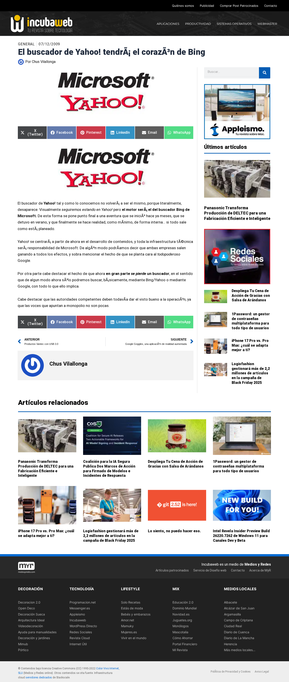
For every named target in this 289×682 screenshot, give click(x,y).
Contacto (270, 5)
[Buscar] (264, 72)
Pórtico (23, 650)
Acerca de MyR (260, 570)
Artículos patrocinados (172, 570)
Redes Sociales (81, 632)
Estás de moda (132, 608)
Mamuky (127, 626)
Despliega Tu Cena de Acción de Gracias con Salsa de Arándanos (251, 295)
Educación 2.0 (182, 602)
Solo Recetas (130, 602)
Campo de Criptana (238, 620)
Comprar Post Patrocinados (239, 5)
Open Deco (26, 608)
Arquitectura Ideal (31, 620)
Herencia (230, 644)
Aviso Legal (262, 671)
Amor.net (127, 620)
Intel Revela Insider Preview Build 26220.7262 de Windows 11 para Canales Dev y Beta (241, 536)
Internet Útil (78, 644)
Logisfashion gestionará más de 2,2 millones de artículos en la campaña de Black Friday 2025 (251, 373)
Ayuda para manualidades (37, 632)
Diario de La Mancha (239, 638)
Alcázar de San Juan (239, 608)
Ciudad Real (233, 626)
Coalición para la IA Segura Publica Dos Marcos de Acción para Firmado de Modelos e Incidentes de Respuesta (109, 468)
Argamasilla (232, 614)
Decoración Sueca (31, 614)
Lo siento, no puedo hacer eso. (174, 531)
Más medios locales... (239, 650)
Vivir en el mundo (133, 638)
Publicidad (207, 5)
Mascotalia (180, 632)
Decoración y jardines (34, 638)
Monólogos (180, 626)
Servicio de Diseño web (209, 570)
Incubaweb (78, 620)
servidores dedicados (39, 677)
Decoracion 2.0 (29, 602)
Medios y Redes (258, 564)
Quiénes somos (183, 5)
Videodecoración (30, 626)
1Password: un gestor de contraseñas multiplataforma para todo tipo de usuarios (251, 321)
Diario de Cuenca (236, 632)
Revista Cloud (80, 638)
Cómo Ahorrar (182, 638)
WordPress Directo (83, 626)
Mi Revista (180, 650)
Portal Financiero (184, 644)
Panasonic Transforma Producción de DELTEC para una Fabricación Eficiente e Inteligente (237, 213)
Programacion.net (83, 602)
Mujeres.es (129, 632)
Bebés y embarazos (135, 614)
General (26, 44)
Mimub (23, 644)
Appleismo (77, 614)
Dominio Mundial (184, 608)
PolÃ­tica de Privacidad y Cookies (231, 671)
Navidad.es (180, 614)
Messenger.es (80, 608)
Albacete (230, 602)
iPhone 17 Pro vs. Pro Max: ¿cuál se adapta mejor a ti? (250, 345)
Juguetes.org (182, 620)
